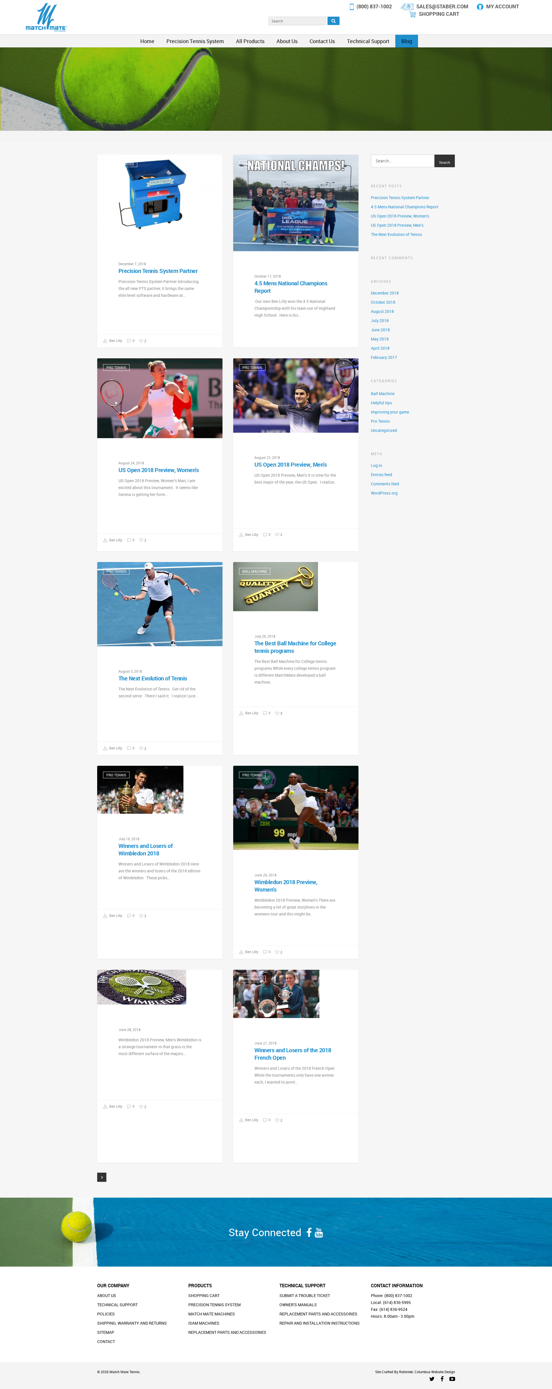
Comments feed (385, 483)
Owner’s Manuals (298, 1304)
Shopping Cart (439, 13)
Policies (106, 1314)
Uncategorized (120, 163)
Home (147, 41)
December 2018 (385, 293)
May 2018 (380, 339)
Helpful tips (381, 402)
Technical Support (368, 41)
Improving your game (390, 412)
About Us (287, 41)
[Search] (333, 21)
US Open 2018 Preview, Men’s (397, 225)
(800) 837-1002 (374, 6)
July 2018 (380, 320)
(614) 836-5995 (397, 1302)
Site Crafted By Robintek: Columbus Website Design (415, 1371)
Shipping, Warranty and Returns (132, 1323)
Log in (376, 465)
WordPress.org (384, 493)
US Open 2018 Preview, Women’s (400, 216)
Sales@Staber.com (442, 6)
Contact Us (322, 41)
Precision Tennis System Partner (400, 197)
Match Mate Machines (211, 1314)
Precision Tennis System (195, 41)
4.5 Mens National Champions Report (404, 206)
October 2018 (383, 302)
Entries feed (381, 474)
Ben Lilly (115, 340)
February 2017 (384, 357)
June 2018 (380, 329)
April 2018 (380, 348)
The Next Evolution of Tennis (396, 234)
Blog (406, 41)
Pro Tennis (116, 367)
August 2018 (382, 311)
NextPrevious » (101, 1177)
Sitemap (105, 1332)
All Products (250, 41)
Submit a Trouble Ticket (304, 1295)
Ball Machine (254, 571)
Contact (106, 1341)
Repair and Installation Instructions (319, 1323)
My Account (502, 6)
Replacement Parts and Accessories (227, 1332)
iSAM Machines (203, 1323)
